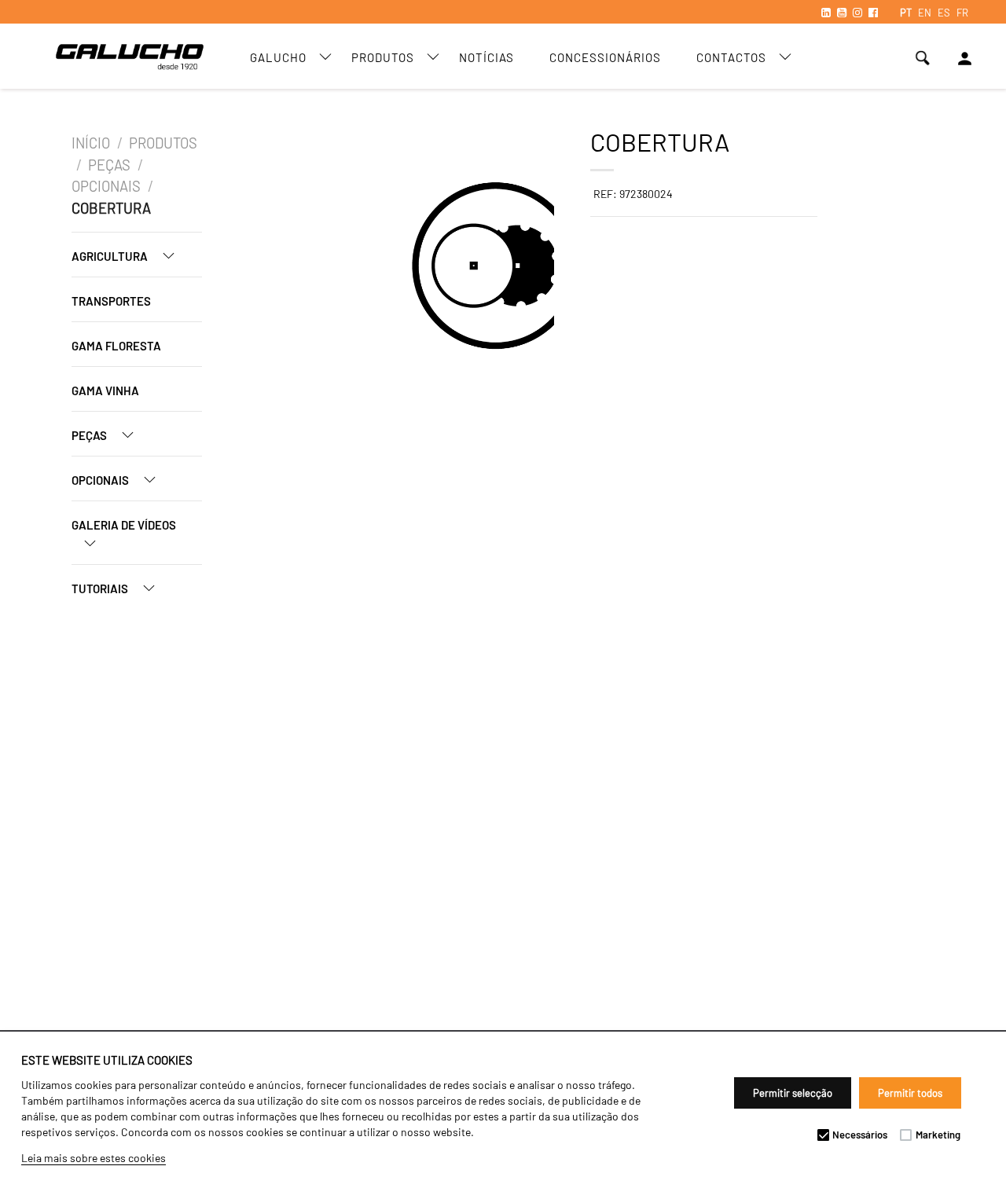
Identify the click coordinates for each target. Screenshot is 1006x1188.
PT (906, 12)
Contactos (731, 57)
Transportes (111, 301)
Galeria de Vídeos (124, 525)
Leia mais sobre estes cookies (93, 1157)
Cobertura (111, 208)
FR (962, 12)
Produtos (382, 57)
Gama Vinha (105, 390)
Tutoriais (101, 588)
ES (944, 12)
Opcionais (106, 186)
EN (924, 12)
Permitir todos (910, 1093)
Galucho (278, 57)
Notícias (486, 57)
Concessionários (605, 57)
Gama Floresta (116, 346)
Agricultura (111, 256)
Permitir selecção (792, 1093)
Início (91, 143)
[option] (344, 268)
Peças (109, 165)
